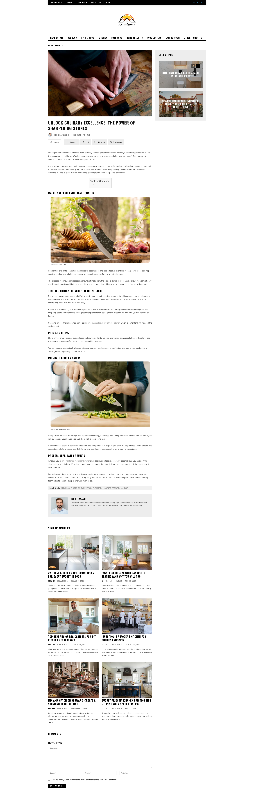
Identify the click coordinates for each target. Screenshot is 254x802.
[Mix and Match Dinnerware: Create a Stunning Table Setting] (73, 680)
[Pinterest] (198, 2)
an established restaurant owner (76, 461)
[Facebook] (194, 2)
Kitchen (59, 45)
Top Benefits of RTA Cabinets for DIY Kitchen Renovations (72, 638)
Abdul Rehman (63, 581)
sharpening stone (134, 271)
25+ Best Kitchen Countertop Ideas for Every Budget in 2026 (71, 574)
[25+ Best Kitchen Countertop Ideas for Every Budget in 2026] (73, 552)
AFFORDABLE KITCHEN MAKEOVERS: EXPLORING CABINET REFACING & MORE (94, 488)
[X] (201, 2)
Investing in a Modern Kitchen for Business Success (124, 638)
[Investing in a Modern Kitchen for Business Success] (127, 616)
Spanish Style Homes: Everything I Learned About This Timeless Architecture (180, 104)
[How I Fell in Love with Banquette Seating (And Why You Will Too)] (127, 552)
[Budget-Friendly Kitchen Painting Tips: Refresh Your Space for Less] (127, 680)
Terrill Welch (61, 135)
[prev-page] (193, 66)
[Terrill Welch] (50, 135)
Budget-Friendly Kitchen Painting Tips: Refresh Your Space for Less (127, 702)
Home (50, 45)
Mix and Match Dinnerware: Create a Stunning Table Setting (72, 702)
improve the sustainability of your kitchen (102, 323)
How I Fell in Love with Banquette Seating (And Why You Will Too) (123, 574)
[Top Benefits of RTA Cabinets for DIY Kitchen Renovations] (73, 616)
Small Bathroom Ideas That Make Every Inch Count (180, 75)
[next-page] (198, 66)
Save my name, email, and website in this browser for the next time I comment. (84, 780)
